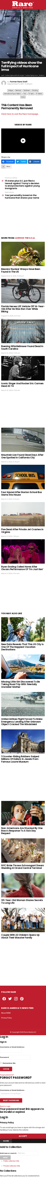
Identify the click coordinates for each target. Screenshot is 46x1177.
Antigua (10, 90)
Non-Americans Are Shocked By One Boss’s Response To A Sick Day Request (22, 831)
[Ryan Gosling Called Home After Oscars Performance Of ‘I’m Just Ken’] (23, 551)
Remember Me (8, 1063)
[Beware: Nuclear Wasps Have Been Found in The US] (23, 254)
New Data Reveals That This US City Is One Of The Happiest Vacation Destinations (22, 647)
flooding (35, 90)
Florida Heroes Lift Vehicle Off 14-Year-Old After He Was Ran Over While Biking (23, 309)
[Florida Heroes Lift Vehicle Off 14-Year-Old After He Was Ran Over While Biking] (23, 291)
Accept (23, 1136)
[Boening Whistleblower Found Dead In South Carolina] (23, 331)
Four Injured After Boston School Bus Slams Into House (21, 493)
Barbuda (18, 90)
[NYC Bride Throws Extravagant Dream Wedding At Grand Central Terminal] (23, 850)
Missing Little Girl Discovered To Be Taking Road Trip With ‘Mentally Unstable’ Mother (20, 684)
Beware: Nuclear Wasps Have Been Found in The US (20, 270)
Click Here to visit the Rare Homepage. (20, 114)
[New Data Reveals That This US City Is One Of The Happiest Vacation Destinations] (23, 629)
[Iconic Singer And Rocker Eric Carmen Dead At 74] (23, 368)
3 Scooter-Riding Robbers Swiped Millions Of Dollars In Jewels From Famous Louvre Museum (20, 759)
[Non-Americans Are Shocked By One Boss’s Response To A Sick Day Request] (23, 813)
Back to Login (5, 1106)
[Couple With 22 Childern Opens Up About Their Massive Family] (23, 920)
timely (23, 97)
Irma (24, 94)
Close (6, 1141)
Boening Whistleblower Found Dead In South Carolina (22, 347)
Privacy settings (7, 1023)
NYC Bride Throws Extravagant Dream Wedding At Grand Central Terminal (22, 867)
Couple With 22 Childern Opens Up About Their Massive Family (20, 936)
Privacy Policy (6, 1018)
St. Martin (39, 94)
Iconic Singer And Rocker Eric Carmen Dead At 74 (22, 385)
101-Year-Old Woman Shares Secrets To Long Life (22, 901)
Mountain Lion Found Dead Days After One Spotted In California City (22, 456)
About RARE (6, 1013)
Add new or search (8, 1153)
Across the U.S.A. (25, 237)
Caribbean (26, 90)
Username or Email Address (12, 1047)
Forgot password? (7, 1075)
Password (4, 1057)
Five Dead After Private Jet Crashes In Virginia (22, 531)
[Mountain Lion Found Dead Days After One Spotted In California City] (23, 440)
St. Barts (31, 94)
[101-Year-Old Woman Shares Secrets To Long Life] (23, 885)
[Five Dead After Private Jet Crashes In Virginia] (23, 514)
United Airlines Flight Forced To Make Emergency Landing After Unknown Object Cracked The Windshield (21, 721)
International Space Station (12, 94)
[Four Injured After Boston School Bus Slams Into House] (23, 477)
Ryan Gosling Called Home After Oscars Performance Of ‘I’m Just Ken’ (22, 568)
